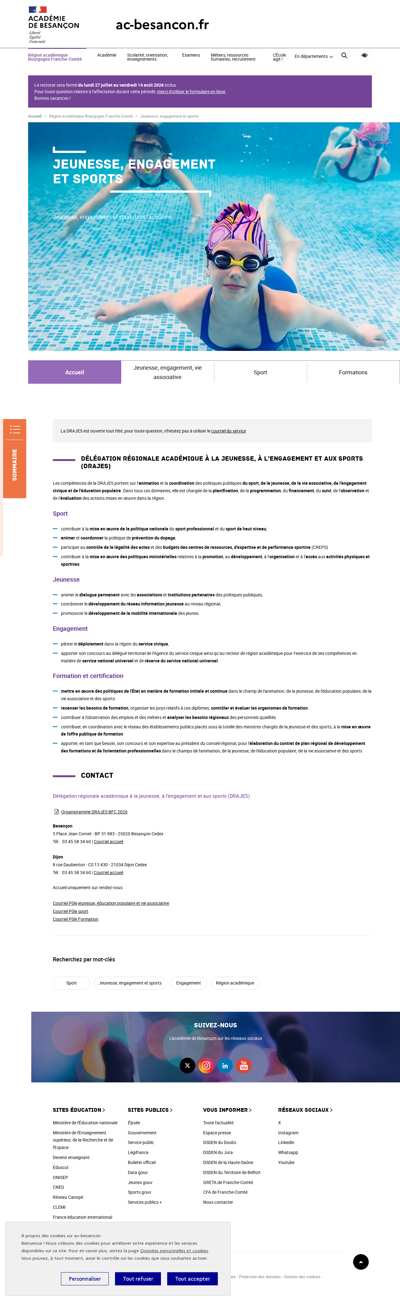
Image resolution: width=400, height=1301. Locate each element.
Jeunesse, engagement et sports (130, 983)
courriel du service (228, 431)
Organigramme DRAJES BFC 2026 (94, 812)
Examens (191, 55)
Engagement (188, 983)
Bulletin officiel (142, 1162)
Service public (141, 1142)
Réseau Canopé (68, 1197)
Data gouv (138, 1172)
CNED (58, 1187)
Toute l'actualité (218, 1123)
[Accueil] (59, 24)
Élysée (134, 1123)
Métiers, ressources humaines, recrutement (233, 57)
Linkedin (286, 1142)
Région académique (235, 983)
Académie (106, 55)
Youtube (286, 1162)
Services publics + (145, 1202)
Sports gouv (139, 1192)
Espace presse (217, 1133)
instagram (206, 1065)
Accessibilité (364, 55)
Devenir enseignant (71, 1157)
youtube (244, 1065)
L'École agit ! (279, 57)
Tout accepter (192, 1279)
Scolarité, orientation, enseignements (147, 57)
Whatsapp (288, 1152)
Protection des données (260, 1276)
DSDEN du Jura (218, 1152)
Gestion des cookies (302, 1276)
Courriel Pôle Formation (75, 919)
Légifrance (138, 1152)
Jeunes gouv (140, 1182)
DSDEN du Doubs (219, 1142)
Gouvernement (142, 1133)
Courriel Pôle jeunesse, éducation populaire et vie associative (111, 903)
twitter (187, 1065)
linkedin (225, 1065)
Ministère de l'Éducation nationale (85, 1123)
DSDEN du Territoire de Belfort (232, 1172)
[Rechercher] (344, 56)
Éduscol (60, 1167)
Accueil (35, 116)
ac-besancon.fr (162, 24)
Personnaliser (85, 1279)
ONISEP (60, 1177)
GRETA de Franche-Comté (228, 1182)
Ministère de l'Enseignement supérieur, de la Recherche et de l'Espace (83, 1140)
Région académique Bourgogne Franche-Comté (55, 57)
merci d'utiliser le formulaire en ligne (191, 91)
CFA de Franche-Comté (225, 1192)
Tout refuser (138, 1279)
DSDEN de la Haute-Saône (228, 1162)
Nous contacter (218, 1202)
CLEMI (59, 1207)
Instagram (288, 1133)
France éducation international (82, 1217)
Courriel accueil (108, 841)
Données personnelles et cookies (174, 1251)
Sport (71, 983)
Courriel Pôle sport (70, 911)
